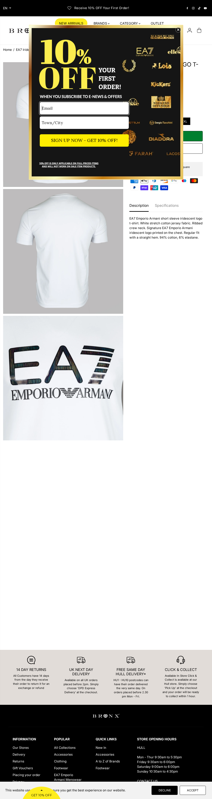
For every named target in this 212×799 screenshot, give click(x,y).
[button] (178, 29)
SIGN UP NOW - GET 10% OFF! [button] (84, 140)
